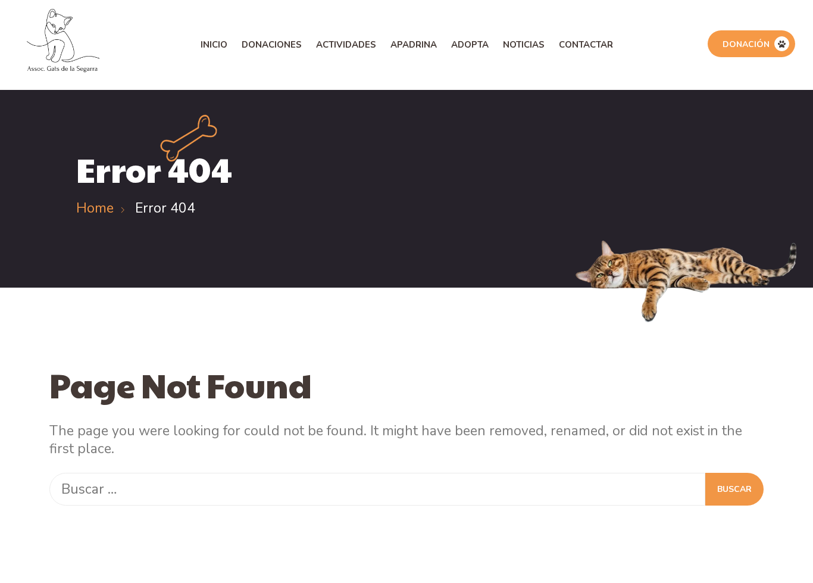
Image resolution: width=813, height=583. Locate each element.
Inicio (214, 45)
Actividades (346, 45)
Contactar (586, 45)
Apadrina (413, 45)
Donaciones (272, 45)
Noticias (524, 45)
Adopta (470, 45)
